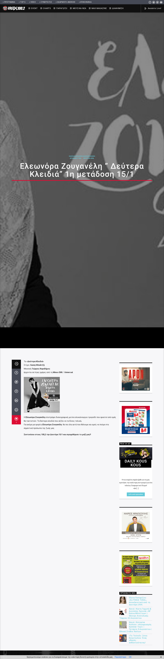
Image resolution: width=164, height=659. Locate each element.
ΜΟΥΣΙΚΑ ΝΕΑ (79, 8)
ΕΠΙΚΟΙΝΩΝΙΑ (86, 2)
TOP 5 (22, 2)
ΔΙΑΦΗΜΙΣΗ (118, 8)
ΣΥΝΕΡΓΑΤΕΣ (46, 2)
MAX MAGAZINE (99, 8)
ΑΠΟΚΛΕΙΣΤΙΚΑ (75, 173)
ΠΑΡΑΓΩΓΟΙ (61, 8)
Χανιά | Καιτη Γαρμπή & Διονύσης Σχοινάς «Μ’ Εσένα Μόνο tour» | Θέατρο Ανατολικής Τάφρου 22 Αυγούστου (135, 645)
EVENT (34, 8)
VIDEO (33, 2)
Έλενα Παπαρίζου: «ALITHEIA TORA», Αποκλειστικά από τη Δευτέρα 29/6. (139, 633)
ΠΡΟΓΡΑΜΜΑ (9, 2)
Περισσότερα (120, 657)
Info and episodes (135, 526)
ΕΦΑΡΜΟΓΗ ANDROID (66, 2)
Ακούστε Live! (154, 8)
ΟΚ (130, 657)
